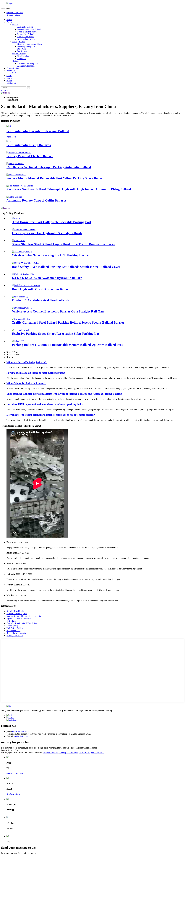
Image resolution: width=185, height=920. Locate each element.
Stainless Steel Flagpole (27, 63)
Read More (11, 137)
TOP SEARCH (97, 753)
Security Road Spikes (16, 611)
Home (9, 19)
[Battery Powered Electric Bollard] (19, 152)
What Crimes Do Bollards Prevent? (26, 383)
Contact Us (11, 83)
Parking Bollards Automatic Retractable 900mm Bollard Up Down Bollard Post (67, 344)
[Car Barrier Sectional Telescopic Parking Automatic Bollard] (15, 163)
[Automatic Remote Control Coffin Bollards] (14, 197)
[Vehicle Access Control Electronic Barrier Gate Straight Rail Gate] (22, 308)
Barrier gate (22, 51)
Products (10, 22)
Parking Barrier (18, 41)
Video (9, 80)
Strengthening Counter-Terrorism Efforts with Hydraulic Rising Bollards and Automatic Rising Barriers (64, 393)
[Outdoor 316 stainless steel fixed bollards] (20, 297)
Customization (13, 68)
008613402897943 (15, 12)
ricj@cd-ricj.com (14, 15)
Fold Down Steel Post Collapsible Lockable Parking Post (51, 222)
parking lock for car (15, 635)
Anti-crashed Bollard (26, 39)
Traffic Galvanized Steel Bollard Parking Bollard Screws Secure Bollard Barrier (68, 322)
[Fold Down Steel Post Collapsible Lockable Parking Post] (18, 218)
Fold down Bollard (25, 36)
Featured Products (50, 753)
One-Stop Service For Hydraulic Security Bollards (47, 233)
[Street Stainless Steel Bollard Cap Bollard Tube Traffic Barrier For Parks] (18, 240)
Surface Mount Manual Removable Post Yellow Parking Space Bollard (55, 178)
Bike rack (21, 49)
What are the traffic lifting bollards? (27, 362)
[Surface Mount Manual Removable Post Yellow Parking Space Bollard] (17, 174)
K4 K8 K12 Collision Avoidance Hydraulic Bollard (47, 278)
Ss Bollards (11, 621)
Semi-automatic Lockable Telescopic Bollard (38, 131)
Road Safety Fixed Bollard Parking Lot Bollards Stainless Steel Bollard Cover (66, 267)
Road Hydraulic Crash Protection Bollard (41, 289)
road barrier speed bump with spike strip (24, 616)
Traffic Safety (12, 626)
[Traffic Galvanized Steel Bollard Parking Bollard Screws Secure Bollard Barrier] (21, 319)
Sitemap (62, 753)
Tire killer (21, 58)
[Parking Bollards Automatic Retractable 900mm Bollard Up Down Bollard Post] (18, 341)
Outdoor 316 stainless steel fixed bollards (40, 300)
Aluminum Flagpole (26, 66)
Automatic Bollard (25, 27)
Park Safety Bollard (15, 628)
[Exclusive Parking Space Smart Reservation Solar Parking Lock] (20, 330)
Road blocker (23, 56)
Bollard (15, 24)
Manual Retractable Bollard (29, 29)
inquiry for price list (9, 750)
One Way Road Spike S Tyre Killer (22, 623)
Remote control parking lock (29, 44)
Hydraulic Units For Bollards (19, 618)
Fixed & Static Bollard (27, 32)
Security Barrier (18, 54)
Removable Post (13, 630)
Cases (9, 75)
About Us (11, 71)
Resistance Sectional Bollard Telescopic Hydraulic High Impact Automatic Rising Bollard (69, 189)
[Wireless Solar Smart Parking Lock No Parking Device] (22, 252)
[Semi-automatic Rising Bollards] (9, 141)
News (9, 78)
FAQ (14, 73)
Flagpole (15, 61)
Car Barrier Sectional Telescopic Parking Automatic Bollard (49, 167)
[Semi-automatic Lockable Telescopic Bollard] (9, 126)
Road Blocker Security (16, 633)
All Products (72, 753)
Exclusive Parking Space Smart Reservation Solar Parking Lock (56, 333)
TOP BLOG (84, 753)
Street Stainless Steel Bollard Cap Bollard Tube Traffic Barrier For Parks (63, 244)
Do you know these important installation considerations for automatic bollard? (51, 414)
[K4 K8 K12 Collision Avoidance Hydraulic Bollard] (23, 274)
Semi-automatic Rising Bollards (29, 145)
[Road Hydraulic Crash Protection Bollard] (26, 285)
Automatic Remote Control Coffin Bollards (36, 200)
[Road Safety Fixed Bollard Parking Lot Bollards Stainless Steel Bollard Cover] (25, 263)
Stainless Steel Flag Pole (17, 613)
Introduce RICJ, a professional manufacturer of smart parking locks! (45, 404)
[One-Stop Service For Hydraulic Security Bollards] (23, 229)
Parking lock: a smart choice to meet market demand (36, 372)
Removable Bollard (25, 34)
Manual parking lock (26, 46)
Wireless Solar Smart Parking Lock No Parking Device (50, 255)
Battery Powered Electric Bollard (30, 156)
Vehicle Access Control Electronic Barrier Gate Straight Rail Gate (58, 311)
